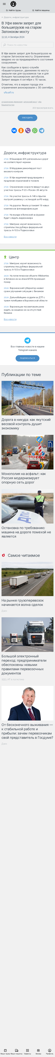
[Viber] (28, 130)
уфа (39, 102)
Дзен (4, 610)
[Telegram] (41, 130)
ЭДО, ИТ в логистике (13, 679)
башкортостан (8, 105)
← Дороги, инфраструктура (15, 17)
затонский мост (30, 102)
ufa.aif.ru (9, 92)
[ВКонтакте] (14, 130)
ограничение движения (12, 102)
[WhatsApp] (34, 130)
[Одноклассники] (21, 130)
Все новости (10, 236)
